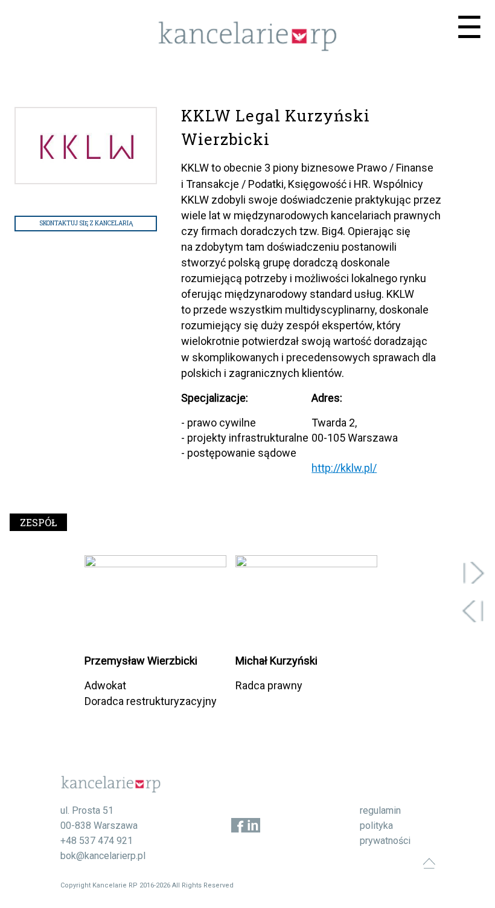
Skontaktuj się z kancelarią (86, 223)
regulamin (380, 810)
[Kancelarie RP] (247, 48)
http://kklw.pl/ (344, 468)
